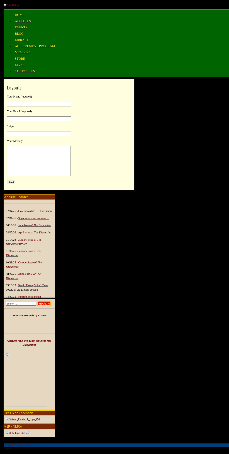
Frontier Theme (33, 445)
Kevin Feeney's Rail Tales (33, 285)
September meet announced (33, 218)
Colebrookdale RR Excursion (35, 211)
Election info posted (29, 296)
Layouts (14, 88)
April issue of (35, 232)
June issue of (34, 225)
